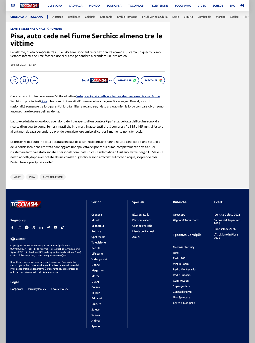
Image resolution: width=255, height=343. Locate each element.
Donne (95, 264)
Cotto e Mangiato (184, 303)
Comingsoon (181, 280)
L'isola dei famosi (143, 231)
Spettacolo (98, 237)
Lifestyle (97, 253)
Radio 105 (179, 258)
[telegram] (48, 227)
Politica (96, 231)
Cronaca (96, 214)
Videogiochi (99, 259)
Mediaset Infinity (183, 247)
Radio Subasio (181, 275)
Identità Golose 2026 (227, 214)
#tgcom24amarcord (185, 220)
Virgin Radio (181, 263)
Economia (97, 225)
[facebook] (12, 227)
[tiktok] (63, 227)
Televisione (98, 242)
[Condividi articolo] (14, 80)
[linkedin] (41, 227)
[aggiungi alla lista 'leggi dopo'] (24, 80)
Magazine (97, 270)
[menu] (13, 5)
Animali (96, 320)
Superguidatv (181, 286)
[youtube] (55, 227)
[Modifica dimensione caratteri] (34, 80)
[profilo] (242, 5)
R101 (176, 252)
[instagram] (20, 227)
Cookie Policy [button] (59, 289)
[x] (34, 227)
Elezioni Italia (140, 214)
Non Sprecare (181, 297)
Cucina (95, 287)
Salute (95, 309)
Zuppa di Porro (182, 291)
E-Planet (96, 298)
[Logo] (29, 5)
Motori (95, 276)
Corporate (17, 289)
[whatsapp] (27, 227)
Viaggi (95, 281)
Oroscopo (179, 214)
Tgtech (95, 292)
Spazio (95, 326)
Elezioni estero (141, 220)
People (95, 248)
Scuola (95, 315)
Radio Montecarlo (184, 269)
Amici (136, 237)
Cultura (96, 304)
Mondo (95, 220)
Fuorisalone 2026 (225, 229)
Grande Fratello (142, 225)
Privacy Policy (37, 289)
